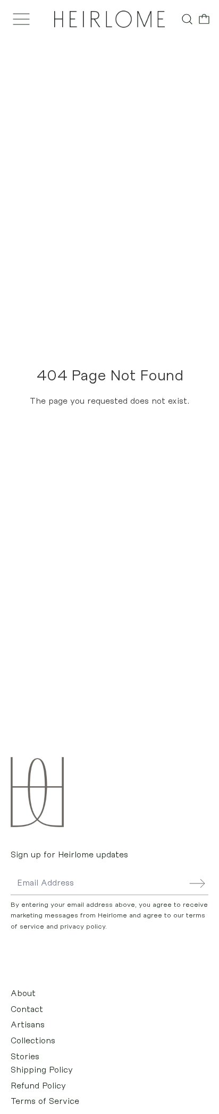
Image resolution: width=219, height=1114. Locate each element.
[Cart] (204, 19)
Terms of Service (45, 1101)
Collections (33, 1040)
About (23, 993)
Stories (25, 1056)
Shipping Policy (42, 1070)
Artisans (28, 1025)
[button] (187, 19)
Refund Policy (38, 1086)
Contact (27, 1009)
